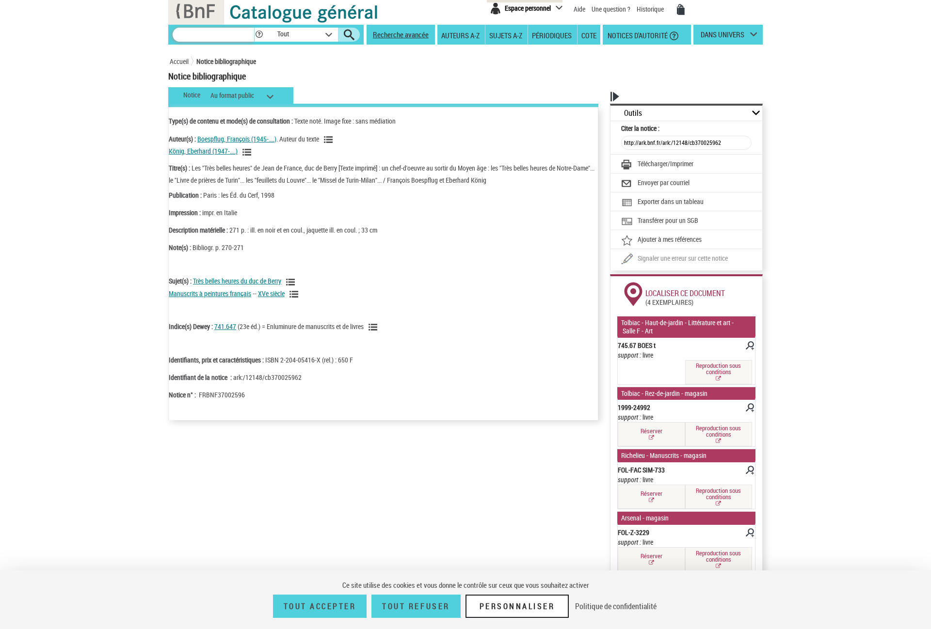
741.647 (225, 326)
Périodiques (552, 35)
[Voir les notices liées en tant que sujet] (292, 282)
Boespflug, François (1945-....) (236, 138)
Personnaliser (517, 606)
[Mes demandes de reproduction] (681, 10)
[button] (259, 35)
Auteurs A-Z (460, 35)
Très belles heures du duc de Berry (237, 280)
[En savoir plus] (749, 347)
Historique (651, 9)
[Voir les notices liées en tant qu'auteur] (330, 139)
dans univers (722, 36)
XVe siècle (271, 293)
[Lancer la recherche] (349, 35)
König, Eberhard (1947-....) (203, 151)
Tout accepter (320, 606)
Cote (588, 35)
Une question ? (612, 9)
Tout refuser (415, 606)
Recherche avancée (401, 34)
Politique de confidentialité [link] (616, 606)
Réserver (651, 430)
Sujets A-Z (505, 35)
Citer (640, 128)
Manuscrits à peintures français (210, 293)
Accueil (179, 61)
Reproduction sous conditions (718, 368)
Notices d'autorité (637, 35)
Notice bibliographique (226, 61)
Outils (633, 113)
